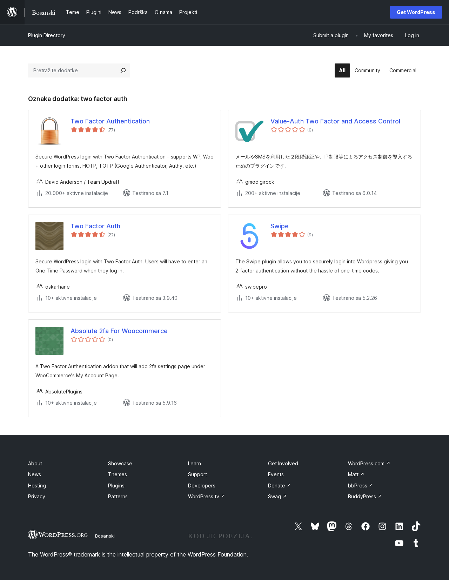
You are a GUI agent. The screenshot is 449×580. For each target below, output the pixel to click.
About (35, 463)
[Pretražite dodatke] (123, 70)
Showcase (120, 463)
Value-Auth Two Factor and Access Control (335, 121)
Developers (201, 485)
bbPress (360, 485)
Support (197, 474)
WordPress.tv (206, 496)
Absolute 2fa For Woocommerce (119, 331)
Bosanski (105, 536)
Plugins (116, 485)
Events (276, 474)
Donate (279, 485)
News (34, 474)
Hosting (37, 485)
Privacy (36, 496)
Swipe (279, 226)
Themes (117, 474)
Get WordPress (416, 12)
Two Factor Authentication (110, 121)
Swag (277, 496)
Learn (194, 463)
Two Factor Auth (95, 226)
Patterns (118, 496)
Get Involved (283, 463)
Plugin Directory (46, 35)
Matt (356, 474)
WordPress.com (369, 463)
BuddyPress (365, 496)
